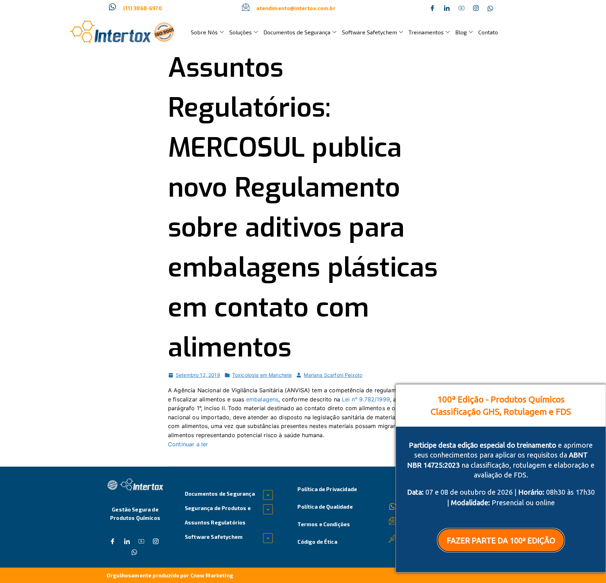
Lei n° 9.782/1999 (366, 399)
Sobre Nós (204, 32)
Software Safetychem (369, 32)
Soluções (240, 32)
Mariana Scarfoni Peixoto (333, 375)
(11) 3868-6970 (142, 8)
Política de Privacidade (327, 489)
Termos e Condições (323, 524)
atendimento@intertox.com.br (296, 8)
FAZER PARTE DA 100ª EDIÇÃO (501, 540)
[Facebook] (432, 8)
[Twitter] (447, 8)
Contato (488, 32)
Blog (461, 32)
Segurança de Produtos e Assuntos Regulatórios (218, 515)
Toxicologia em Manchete (262, 375)
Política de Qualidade (324, 506)
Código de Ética (317, 541)
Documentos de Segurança (296, 32)
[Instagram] (476, 8)
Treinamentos (426, 32)
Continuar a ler (188, 444)
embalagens (262, 399)
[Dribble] (461, 8)
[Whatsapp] (490, 8)
